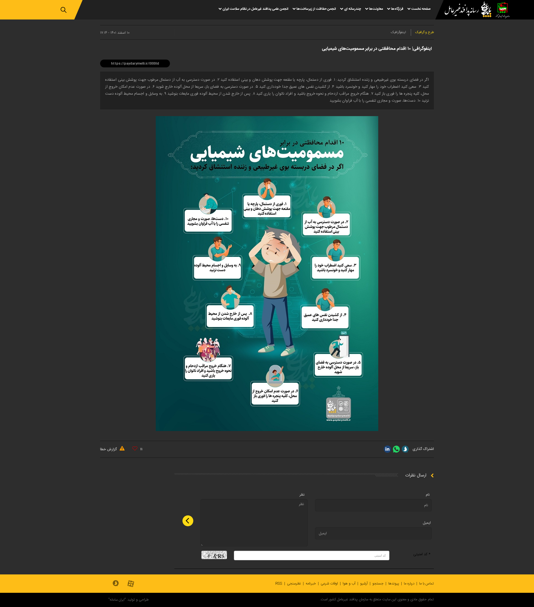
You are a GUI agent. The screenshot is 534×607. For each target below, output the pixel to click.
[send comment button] (187, 520)
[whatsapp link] (396, 449)
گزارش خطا (109, 449)
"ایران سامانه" (117, 600)
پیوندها (393, 584)
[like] (134, 448)
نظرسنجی (294, 584)
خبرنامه (311, 584)
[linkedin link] (387, 449)
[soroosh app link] (115, 583)
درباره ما (409, 584)
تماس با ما (426, 584)
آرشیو (364, 584)
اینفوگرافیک (398, 32)
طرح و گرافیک (424, 32)
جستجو (378, 584)
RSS (278, 584)
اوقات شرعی (329, 584)
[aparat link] (131, 584)
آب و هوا (349, 584)
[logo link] (464, 10)
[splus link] (405, 449)
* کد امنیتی (422, 554)
